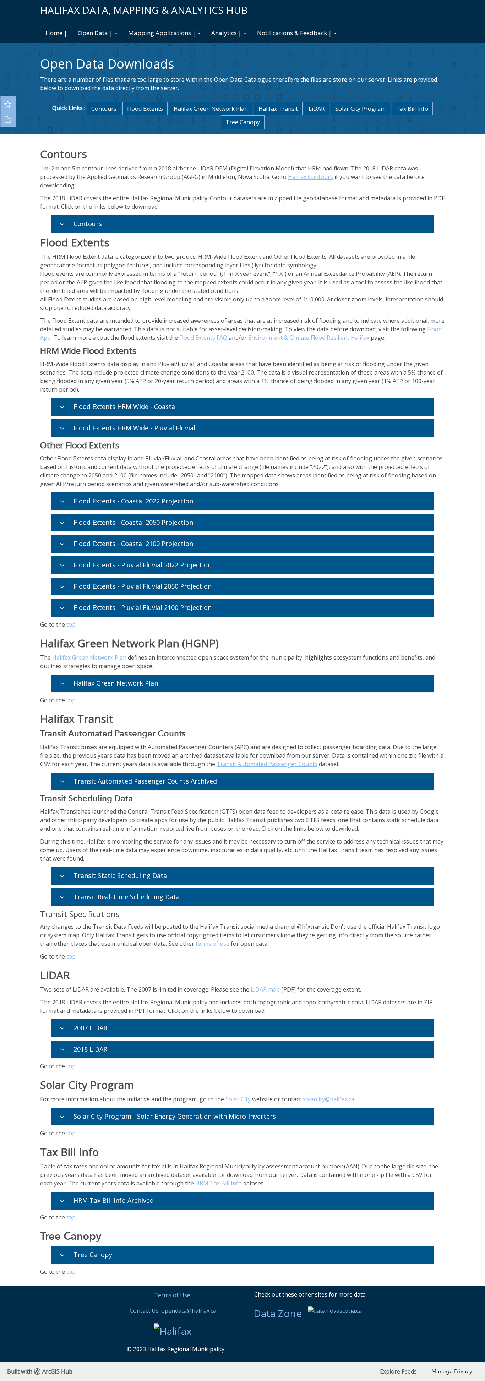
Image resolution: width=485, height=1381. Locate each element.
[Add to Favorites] (8, 104)
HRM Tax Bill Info (218, 1183)
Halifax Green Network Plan (211, 109)
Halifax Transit (278, 109)
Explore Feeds (398, 1371)
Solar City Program (360, 109)
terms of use (212, 944)
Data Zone (278, 1313)
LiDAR (317, 109)
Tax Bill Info (412, 109)
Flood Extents (145, 109)
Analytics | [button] (227, 33)
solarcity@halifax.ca (328, 1099)
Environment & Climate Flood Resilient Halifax (308, 338)
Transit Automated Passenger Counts (267, 764)
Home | (56, 33)
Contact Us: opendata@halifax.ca (173, 1311)
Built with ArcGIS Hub (39, 1371)
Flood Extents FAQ (203, 338)
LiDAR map (265, 989)
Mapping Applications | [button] (162, 33)
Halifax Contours (310, 177)
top (71, 624)
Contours (103, 109)
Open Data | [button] (96, 33)
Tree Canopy (242, 122)
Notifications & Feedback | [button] (295, 33)
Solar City (238, 1099)
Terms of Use (172, 1295)
